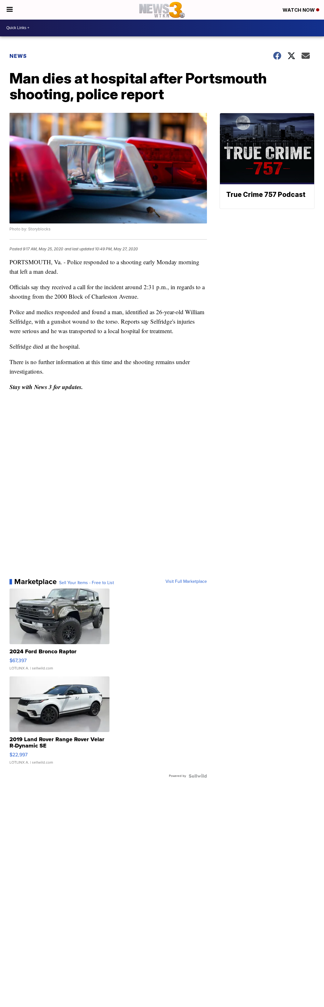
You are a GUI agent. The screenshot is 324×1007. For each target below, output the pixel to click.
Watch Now (299, 10)
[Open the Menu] (10, 10)
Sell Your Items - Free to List (86, 583)
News (18, 56)
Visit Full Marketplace (186, 581)
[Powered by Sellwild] (198, 776)
